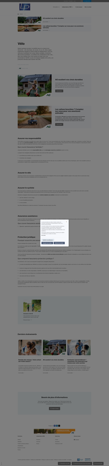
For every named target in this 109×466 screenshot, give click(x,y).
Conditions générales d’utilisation (24, 459)
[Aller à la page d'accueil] (29, 7)
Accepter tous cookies (47, 243)
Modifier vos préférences (48, 240)
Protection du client (58, 443)
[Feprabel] (87, 460)
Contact (56, 439)
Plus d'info (43, 235)
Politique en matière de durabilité (60, 459)
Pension (19, 449)
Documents (57, 441)
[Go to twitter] (59, 425)
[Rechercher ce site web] (82, 1)
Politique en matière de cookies (47, 459)
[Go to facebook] (55, 425)
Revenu (37, 443)
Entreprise (38, 439)
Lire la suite (59, 91)
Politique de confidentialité (36, 459)
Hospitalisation (20, 445)
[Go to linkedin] (57, 425)
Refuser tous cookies (59, 243)
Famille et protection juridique (23, 443)
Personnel (38, 441)
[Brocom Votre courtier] (80, 459)
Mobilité (19, 439)
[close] (66, 222)
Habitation (20, 441)
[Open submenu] (59, 7)
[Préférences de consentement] (4, 463)
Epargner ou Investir (21, 447)
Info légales (69, 459)
